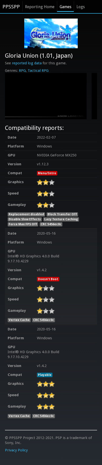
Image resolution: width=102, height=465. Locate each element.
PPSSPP (11, 7)
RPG (22, 70)
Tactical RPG (38, 70)
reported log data (27, 63)
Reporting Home (39, 6)
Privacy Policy (16, 450)
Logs (80, 6)
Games (65, 6)
